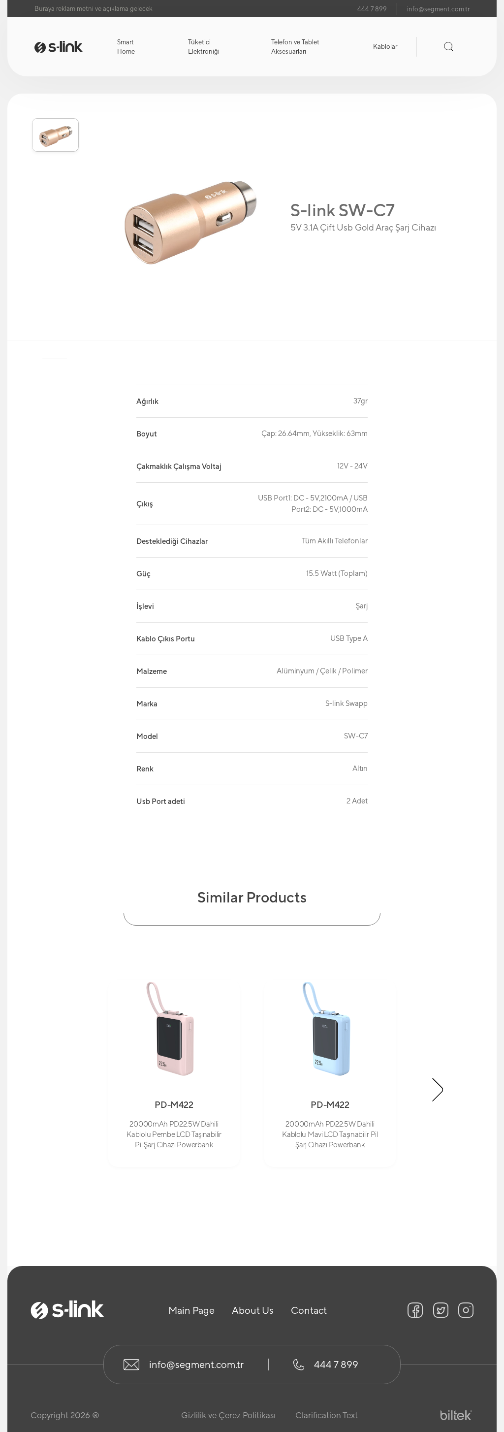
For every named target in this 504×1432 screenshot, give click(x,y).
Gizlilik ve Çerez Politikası (228, 1415)
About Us (253, 1310)
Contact (309, 1310)
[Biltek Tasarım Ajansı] (456, 1415)
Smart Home (126, 47)
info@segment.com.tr (438, 9)
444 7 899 (372, 9)
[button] (55, 102)
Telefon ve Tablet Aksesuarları (295, 47)
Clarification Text (326, 1415)
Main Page (191, 1310)
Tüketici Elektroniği (204, 47)
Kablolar (385, 46)
